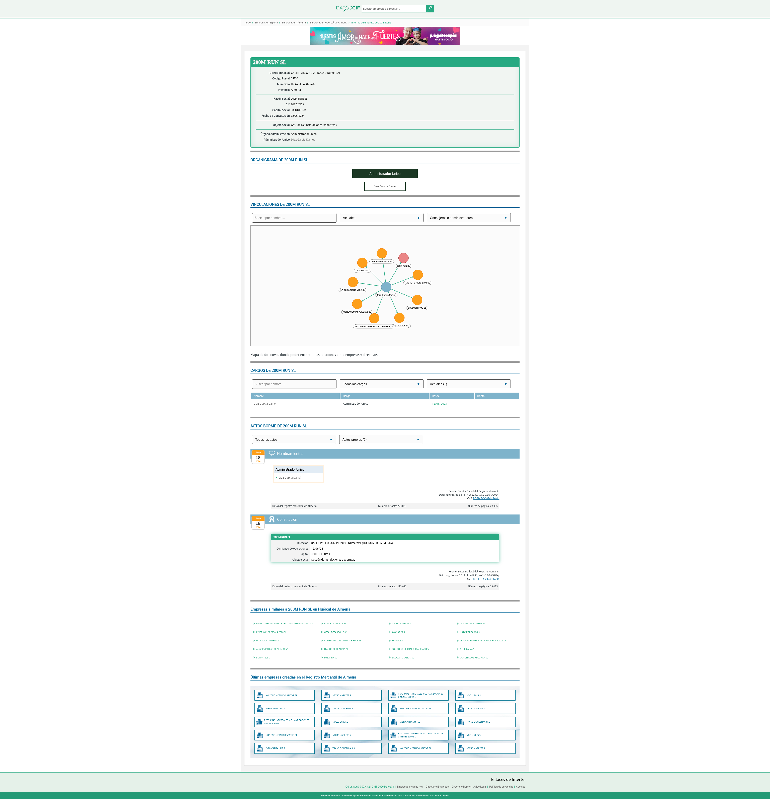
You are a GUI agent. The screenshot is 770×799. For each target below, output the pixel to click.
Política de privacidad (501, 786)
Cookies (520, 786)
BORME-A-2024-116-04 (486, 498)
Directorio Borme (461, 786)
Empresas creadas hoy (410, 786)
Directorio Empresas (437, 786)
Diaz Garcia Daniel (303, 139)
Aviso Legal (479, 786)
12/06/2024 (439, 403)
